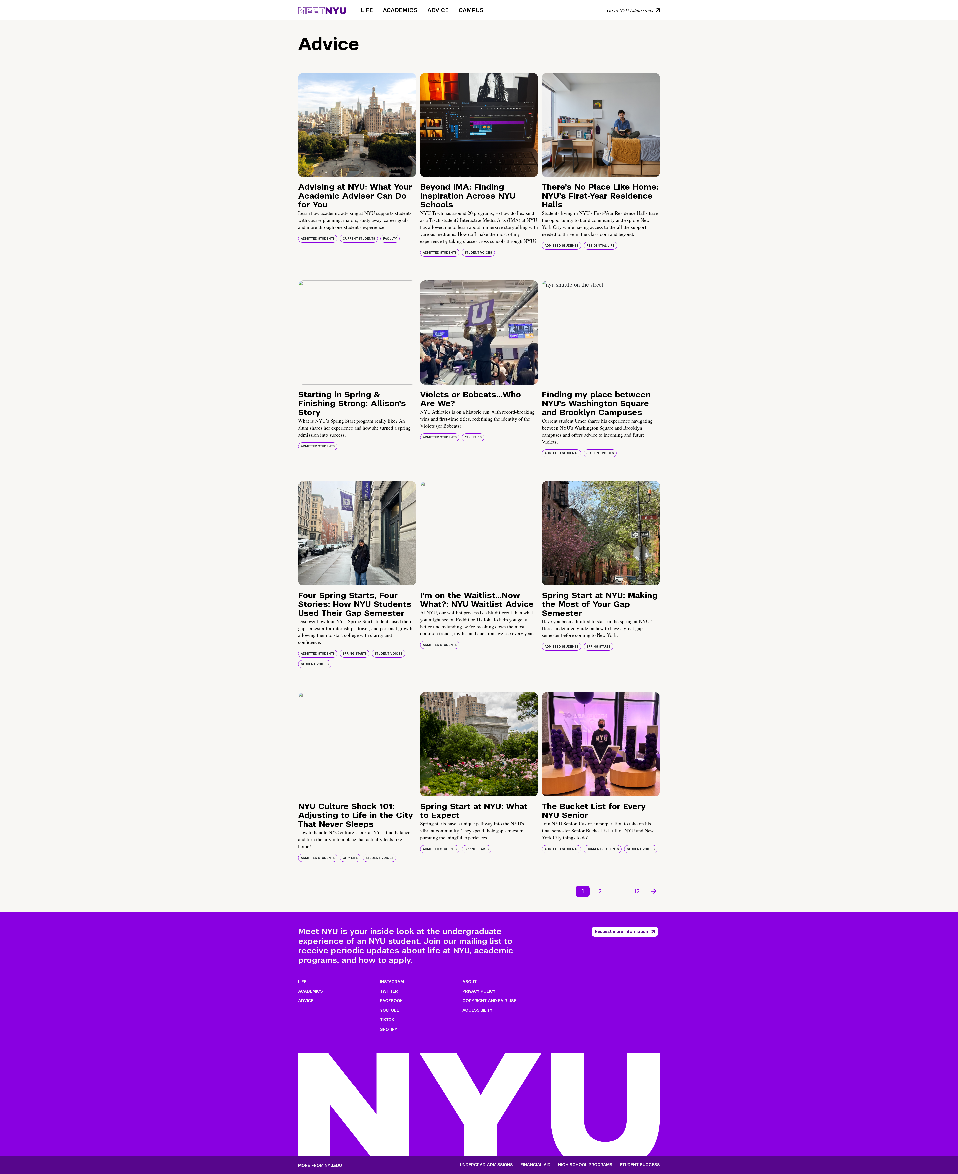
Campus (471, 10)
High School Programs (585, 1165)
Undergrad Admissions (486, 1165)
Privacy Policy (479, 991)
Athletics (473, 437)
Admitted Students (318, 239)
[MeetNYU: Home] (322, 10)
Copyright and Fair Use (489, 1000)
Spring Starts (355, 654)
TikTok (387, 1019)
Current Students (359, 239)
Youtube (389, 1010)
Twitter (389, 991)
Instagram (392, 981)
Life (367, 10)
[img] (357, 125)
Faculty (390, 239)
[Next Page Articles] (654, 890)
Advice (438, 10)
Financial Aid (535, 1165)
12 (637, 891)
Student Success (640, 1165)
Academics (400, 10)
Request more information (621, 931)
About (469, 981)
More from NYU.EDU (320, 1165)
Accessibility (477, 1010)
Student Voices (478, 253)
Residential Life (600, 246)
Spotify (388, 1029)
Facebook (391, 1000)
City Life (350, 858)
